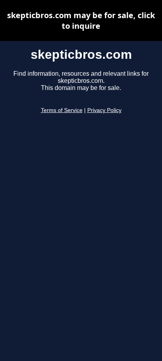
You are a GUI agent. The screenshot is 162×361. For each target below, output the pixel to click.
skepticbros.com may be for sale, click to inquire (81, 20)
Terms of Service (62, 110)
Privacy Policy (104, 110)
